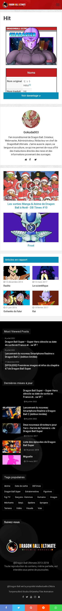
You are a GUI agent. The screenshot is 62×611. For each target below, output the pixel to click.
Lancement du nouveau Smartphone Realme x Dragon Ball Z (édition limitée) (39, 410)
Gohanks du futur (12, 311)
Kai (34, 311)
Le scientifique (40, 285)
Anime (7, 486)
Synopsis (44, 503)
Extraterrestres (32, 491)
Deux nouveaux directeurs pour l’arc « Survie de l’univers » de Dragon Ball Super (40, 427)
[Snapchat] (39, 597)
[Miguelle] (11, 460)
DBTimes (36, 486)
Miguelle (28, 456)
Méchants (9, 503)
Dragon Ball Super (12, 491)
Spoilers (31, 503)
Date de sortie (21, 486)
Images (53, 497)
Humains (41, 497)
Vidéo (19, 508)
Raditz (6, 285)
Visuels (29, 508)
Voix (40, 508)
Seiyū (20, 503)
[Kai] (45, 298)
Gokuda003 (31, 132)
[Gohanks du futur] (16, 298)
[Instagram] (35, 597)
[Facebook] (23, 597)
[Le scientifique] (45, 273)
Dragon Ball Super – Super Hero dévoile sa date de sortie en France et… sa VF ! (40, 393)
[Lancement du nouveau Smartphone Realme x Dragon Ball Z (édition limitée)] (11, 412)
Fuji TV (7, 497)
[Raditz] (16, 273)
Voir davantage (30, 95)
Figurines (47, 491)
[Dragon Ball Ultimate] (14, 5)
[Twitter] (27, 597)
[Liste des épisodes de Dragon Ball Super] (11, 447)
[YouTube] (31, 597)
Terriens (8, 508)
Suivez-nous (12, 522)
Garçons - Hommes (24, 497)
